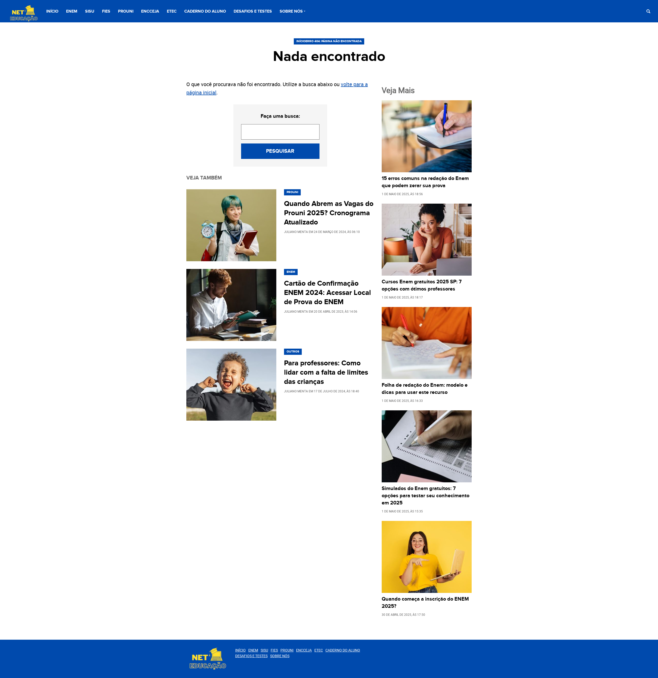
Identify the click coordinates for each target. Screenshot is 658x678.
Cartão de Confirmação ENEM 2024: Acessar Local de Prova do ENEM (327, 292)
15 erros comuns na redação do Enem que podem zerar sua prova (425, 182)
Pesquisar (280, 151)
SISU (89, 11)
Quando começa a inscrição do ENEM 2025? (425, 602)
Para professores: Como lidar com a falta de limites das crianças (326, 372)
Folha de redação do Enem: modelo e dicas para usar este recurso (425, 388)
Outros (293, 352)
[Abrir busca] (648, 11)
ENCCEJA (150, 11)
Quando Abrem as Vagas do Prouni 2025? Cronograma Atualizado (328, 213)
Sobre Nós (291, 11)
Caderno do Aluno (205, 11)
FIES (106, 11)
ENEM (71, 11)
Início (52, 11)
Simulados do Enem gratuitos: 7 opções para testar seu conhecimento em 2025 (425, 495)
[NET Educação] (23, 13)
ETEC (172, 11)
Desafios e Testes (253, 11)
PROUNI (125, 11)
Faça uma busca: (280, 116)
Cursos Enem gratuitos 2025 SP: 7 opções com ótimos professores (422, 285)
